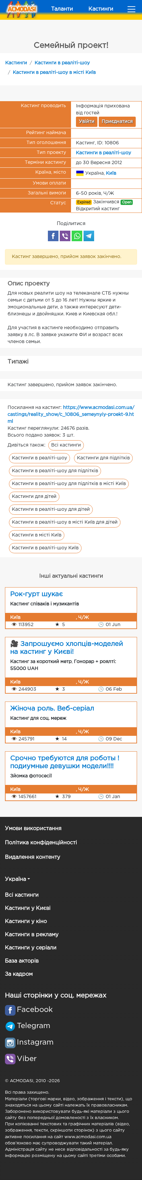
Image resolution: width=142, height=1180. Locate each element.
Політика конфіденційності (41, 842)
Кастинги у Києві (28, 908)
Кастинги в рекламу (31, 934)
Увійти (86, 122)
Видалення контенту (32, 857)
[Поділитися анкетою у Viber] (65, 236)
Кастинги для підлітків (103, 458)
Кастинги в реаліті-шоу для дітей (51, 509)
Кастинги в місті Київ (36, 535)
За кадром (19, 974)
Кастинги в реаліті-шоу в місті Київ (54, 72)
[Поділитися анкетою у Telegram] (89, 236)
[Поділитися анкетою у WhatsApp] (77, 236)
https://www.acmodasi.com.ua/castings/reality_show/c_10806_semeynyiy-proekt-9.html (71, 414)
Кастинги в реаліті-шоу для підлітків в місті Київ (69, 484)
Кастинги (101, 9)
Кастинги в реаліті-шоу (62, 63)
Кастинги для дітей (34, 497)
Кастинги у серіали (30, 947)
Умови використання (33, 828)
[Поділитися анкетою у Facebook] (53, 236)
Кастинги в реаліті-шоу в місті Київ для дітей (65, 522)
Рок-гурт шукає (36, 594)
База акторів (22, 961)
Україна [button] (15, 879)
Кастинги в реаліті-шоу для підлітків (55, 471)
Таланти (62, 9)
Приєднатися (117, 122)
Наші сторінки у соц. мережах (55, 995)
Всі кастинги (66, 445)
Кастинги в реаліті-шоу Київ (45, 548)
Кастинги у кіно (26, 921)
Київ (111, 173)
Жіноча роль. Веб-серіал (52, 708)
